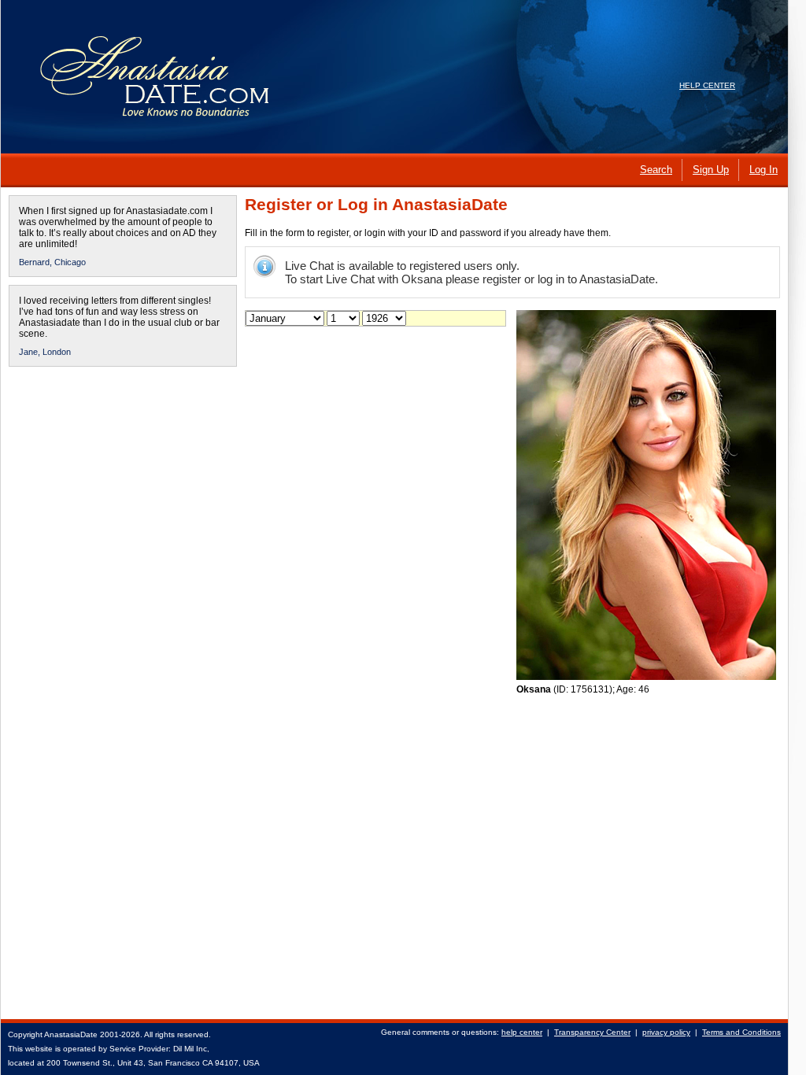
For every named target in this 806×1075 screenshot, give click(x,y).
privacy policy (666, 1032)
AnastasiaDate (71, 1034)
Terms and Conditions (741, 1032)
